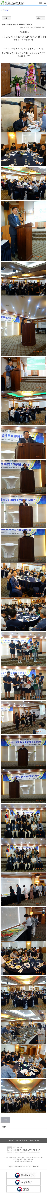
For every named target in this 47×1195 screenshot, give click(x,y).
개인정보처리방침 (21, 1140)
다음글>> (40, 18)
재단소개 (11, 1140)
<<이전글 (7, 18)
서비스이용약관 (34, 1140)
